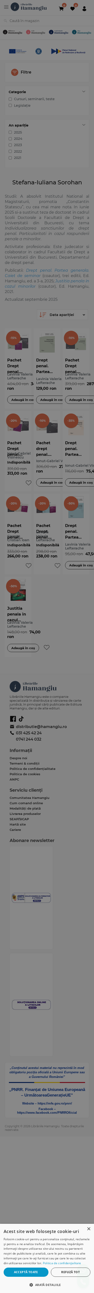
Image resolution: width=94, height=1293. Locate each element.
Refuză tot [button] (70, 1272)
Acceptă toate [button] (26, 1272)
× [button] (88, 1229)
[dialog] (47, 1258)
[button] (47, 1284)
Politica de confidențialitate (62, 1263)
